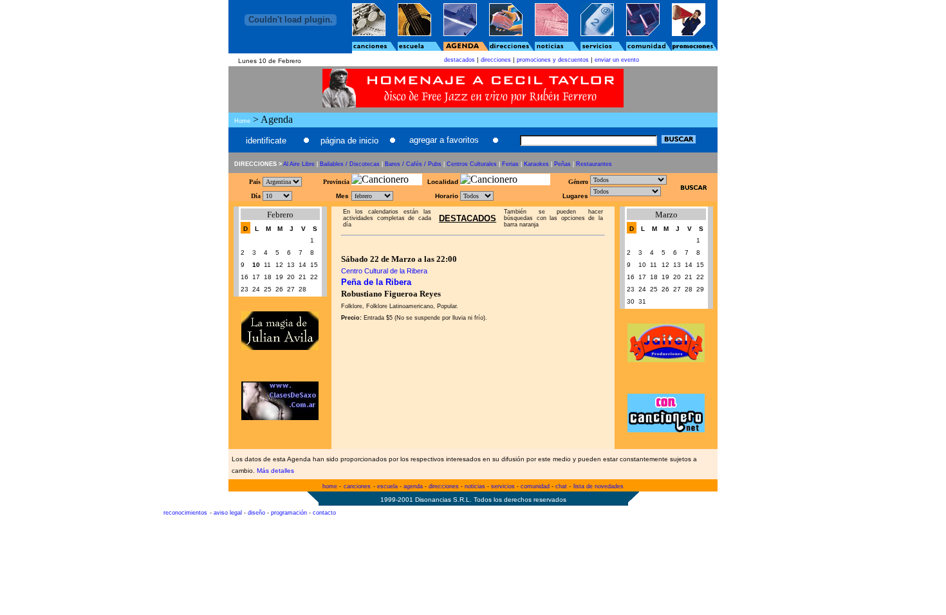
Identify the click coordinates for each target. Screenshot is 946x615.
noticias (475, 486)
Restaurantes (594, 164)
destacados (459, 60)
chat (561, 486)
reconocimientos (185, 512)
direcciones (496, 60)
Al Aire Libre (299, 164)
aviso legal (228, 512)
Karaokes (536, 164)
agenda (413, 486)
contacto (324, 512)
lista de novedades (598, 486)
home (329, 486)
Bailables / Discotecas (350, 164)
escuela (387, 486)
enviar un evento (617, 60)
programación (289, 512)
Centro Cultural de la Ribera (384, 271)
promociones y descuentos (553, 60)
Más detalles (275, 470)
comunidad (535, 486)
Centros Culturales (472, 164)
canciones (357, 486)
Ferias (510, 164)
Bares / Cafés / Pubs (413, 164)
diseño (256, 512)
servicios (503, 486)
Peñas (562, 164)
